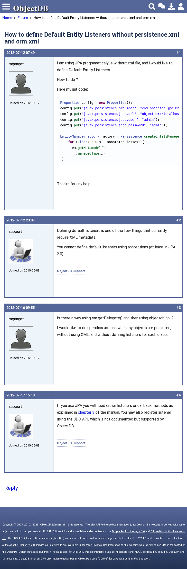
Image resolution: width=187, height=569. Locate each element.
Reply (11, 488)
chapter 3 (86, 412)
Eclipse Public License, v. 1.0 (128, 531)
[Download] (171, 6)
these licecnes (94, 545)
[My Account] (181, 6)
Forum (23, 18)
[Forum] (161, 6)
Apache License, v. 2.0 (22, 545)
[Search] (152, 6)
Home (7, 18)
